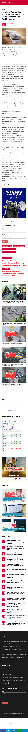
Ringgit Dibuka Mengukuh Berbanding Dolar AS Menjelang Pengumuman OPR (13, 274)
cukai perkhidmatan (19, 246)
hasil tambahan (7, 249)
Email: (3, 234)
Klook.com (14, 221)
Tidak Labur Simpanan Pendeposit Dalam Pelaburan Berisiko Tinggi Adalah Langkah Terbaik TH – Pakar (14, 263)
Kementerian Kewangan (9, 251)
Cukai (3, 9)
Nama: (3, 228)
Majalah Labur (6, 2)
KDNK (14, 249)
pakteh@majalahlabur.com (7, 683)
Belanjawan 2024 (7, 246)
